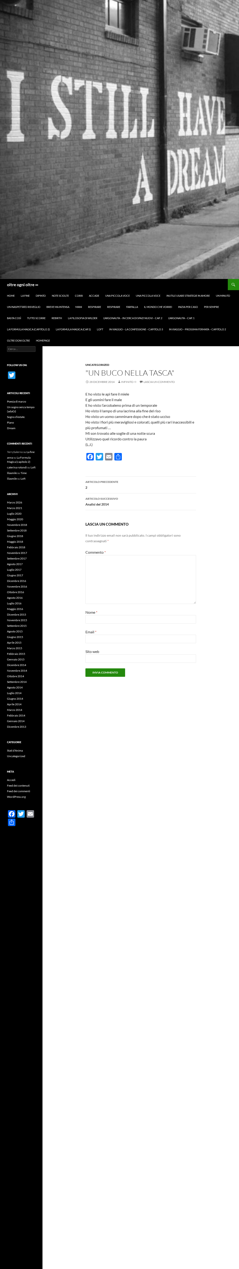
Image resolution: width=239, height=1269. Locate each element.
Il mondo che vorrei (158, 306)
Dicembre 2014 (16, 665)
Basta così (14, 318)
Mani (78, 306)
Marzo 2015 (14, 648)
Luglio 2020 (14, 513)
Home (11, 295)
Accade (94, 295)
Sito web (92, 651)
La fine (25, 295)
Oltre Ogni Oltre (18, 340)
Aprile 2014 (14, 704)
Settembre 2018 (17, 530)
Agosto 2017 (15, 564)
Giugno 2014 (15, 698)
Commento (95, 552)
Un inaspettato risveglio (23, 306)
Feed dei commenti (18, 791)
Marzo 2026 (14, 502)
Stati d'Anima (15, 750)
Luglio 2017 (14, 569)
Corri (79, 295)
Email (90, 632)
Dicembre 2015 (16, 614)
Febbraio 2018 (16, 547)
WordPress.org (16, 796)
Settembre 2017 (17, 558)
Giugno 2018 (15, 536)
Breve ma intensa (57, 306)
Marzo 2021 (14, 508)
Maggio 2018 (15, 541)
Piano (10, 422)
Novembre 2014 (17, 670)
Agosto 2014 (15, 687)
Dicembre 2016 (16, 581)
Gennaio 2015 (16, 659)
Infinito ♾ (129, 382)
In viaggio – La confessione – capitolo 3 (136, 329)
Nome (91, 612)
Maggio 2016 (15, 609)
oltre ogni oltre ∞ (22, 284)
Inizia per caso (188, 306)
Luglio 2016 (14, 603)
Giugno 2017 (15, 575)
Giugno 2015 (15, 637)
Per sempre (211, 306)
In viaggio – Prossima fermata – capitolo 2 (197, 329)
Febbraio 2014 (16, 715)
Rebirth (57, 318)
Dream (11, 428)
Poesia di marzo (16, 401)
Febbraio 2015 (16, 654)
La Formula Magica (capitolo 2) (28, 329)
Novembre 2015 (17, 620)
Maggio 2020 (15, 519)
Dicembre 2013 (16, 726)
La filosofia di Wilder (82, 318)
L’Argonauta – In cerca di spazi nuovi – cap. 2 (132, 318)
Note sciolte (60, 295)
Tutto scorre (36, 318)
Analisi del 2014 (101, 501)
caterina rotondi (17, 467)
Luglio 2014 (14, 693)
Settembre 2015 (17, 625)
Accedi (11, 780)
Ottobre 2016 (15, 592)
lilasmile (12, 473)
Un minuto (223, 295)
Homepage (43, 340)
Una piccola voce (117, 295)
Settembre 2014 (17, 682)
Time (24, 473)
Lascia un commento (159, 382)
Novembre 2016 (17, 586)
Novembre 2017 (17, 553)
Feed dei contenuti (18, 785)
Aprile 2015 (14, 642)
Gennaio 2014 (16, 721)
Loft (100, 329)
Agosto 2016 (15, 597)
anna (10, 457)
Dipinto (41, 295)
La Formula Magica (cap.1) (73, 329)
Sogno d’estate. (16, 417)
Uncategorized (97, 365)
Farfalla (132, 306)
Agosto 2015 (15, 631)
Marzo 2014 (14, 710)
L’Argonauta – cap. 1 (181, 318)
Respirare (94, 306)
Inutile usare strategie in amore (188, 295)
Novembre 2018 (17, 525)
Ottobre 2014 (15, 676)
